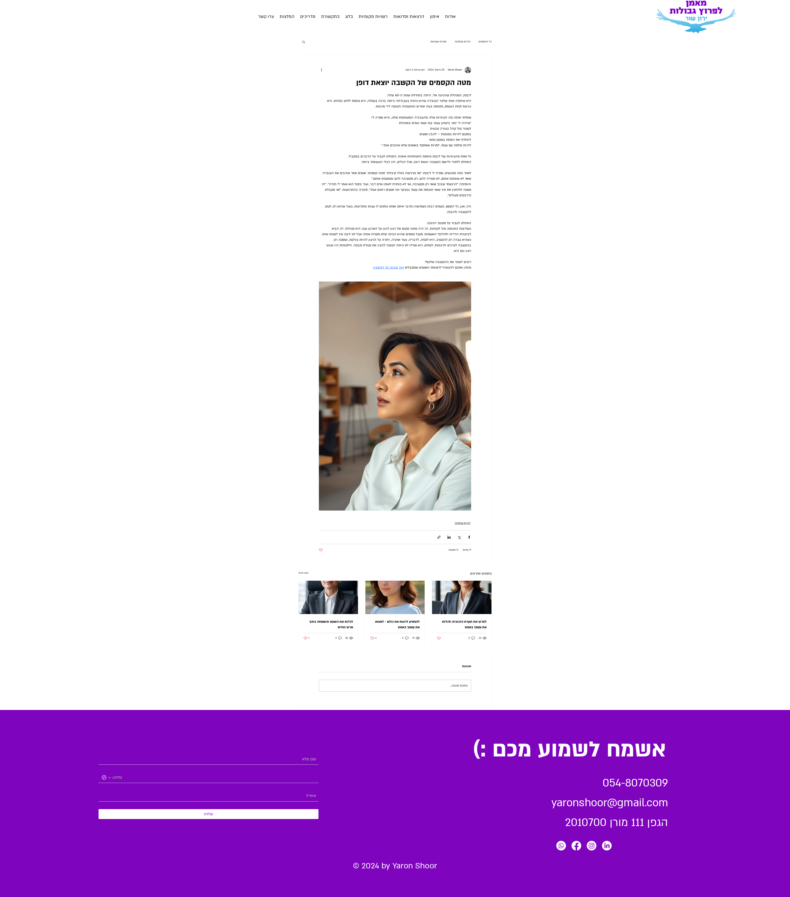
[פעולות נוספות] (321, 69)
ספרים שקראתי (438, 41)
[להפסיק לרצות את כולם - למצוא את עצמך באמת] (395, 597)
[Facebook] (576, 845)
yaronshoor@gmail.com (609, 803)
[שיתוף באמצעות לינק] (439, 537)
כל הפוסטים (485, 41)
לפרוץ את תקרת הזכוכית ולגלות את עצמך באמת (464, 624)
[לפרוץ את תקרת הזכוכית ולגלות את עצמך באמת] (461, 597)
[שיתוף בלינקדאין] (449, 537)
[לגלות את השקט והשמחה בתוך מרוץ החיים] (328, 597)
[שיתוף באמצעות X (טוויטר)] (459, 537)
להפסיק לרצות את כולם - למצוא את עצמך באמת (397, 624)
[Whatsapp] (561, 845)
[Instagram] (591, 845)
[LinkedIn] (607, 845)
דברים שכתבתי (462, 41)
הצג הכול (303, 573)
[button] (408, 16)
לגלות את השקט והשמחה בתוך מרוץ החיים (331, 624)
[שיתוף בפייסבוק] (469, 537)
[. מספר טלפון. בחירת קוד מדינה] (106, 777)
